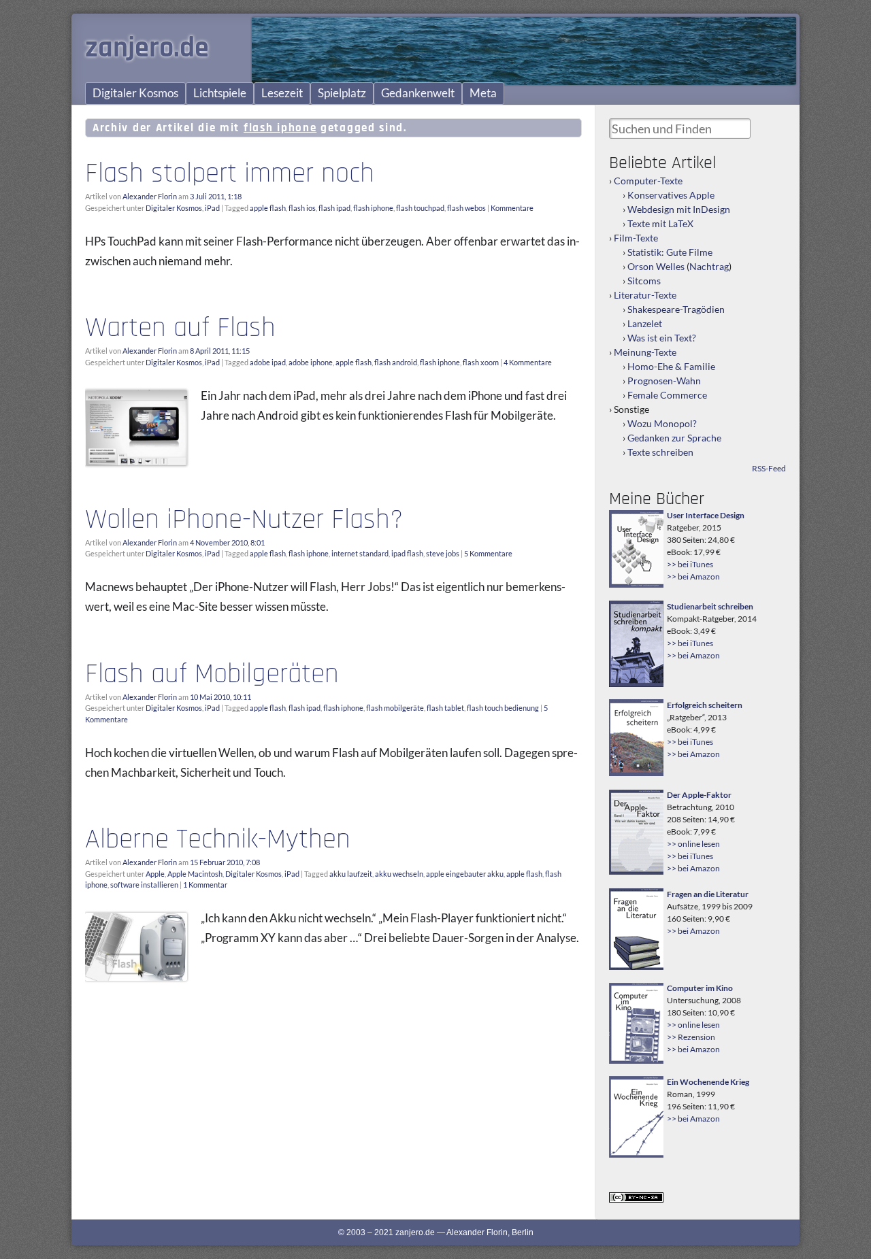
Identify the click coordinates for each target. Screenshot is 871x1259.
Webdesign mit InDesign (678, 209)
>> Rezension (691, 1037)
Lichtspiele (219, 93)
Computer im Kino (700, 988)
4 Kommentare (528, 362)
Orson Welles (656, 266)
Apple (155, 873)
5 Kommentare (488, 553)
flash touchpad (420, 207)
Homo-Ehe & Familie (671, 366)
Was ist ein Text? (661, 337)
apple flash (268, 207)
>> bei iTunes (690, 564)
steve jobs (442, 553)
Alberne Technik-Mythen (217, 839)
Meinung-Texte (645, 352)
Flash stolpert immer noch (229, 173)
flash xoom (481, 362)
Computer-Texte (648, 180)
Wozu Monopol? (662, 423)
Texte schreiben (660, 452)
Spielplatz (342, 93)
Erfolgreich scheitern (704, 705)
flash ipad (334, 207)
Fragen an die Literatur (708, 894)
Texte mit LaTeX (660, 223)
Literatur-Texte (645, 295)
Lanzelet (644, 323)
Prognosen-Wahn (664, 380)
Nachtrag (709, 266)
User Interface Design (705, 515)
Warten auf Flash (180, 328)
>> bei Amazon (693, 576)
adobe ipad (268, 362)
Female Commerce (667, 395)
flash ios (302, 207)
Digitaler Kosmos (135, 93)
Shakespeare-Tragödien (676, 309)
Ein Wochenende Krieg (708, 1082)
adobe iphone (311, 362)
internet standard (360, 553)
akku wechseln (399, 873)
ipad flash (407, 553)
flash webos (466, 207)
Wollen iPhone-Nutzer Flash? (244, 519)
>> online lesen (693, 844)
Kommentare (512, 207)
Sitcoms (644, 280)
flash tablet (445, 707)
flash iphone (373, 207)
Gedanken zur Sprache (674, 437)
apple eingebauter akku (465, 873)
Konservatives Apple (670, 195)
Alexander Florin (149, 196)
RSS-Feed (769, 468)
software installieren (144, 884)
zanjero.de (147, 48)
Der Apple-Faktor (699, 795)
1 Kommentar (205, 884)
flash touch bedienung (503, 707)
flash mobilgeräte (395, 707)
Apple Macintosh (195, 873)
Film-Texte (636, 238)
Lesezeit (282, 93)
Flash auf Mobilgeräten (212, 674)
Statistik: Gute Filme (669, 252)
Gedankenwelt (418, 93)
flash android (395, 362)
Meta (483, 93)
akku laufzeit (350, 873)
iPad (212, 207)
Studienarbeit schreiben (710, 606)
